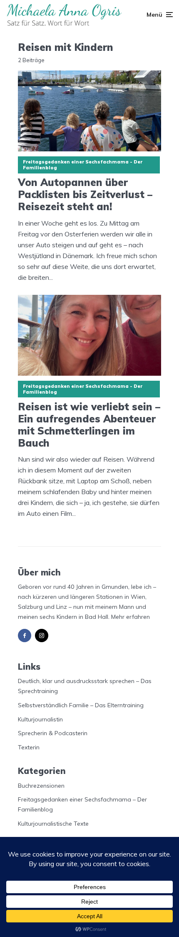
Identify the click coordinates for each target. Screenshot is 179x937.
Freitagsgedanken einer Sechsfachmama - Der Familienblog (82, 165)
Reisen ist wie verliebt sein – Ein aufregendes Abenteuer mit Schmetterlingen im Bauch (89, 425)
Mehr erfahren (130, 616)
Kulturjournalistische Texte (53, 823)
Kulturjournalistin (40, 719)
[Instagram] (41, 635)
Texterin (29, 747)
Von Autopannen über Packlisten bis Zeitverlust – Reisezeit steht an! (85, 194)
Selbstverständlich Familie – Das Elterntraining (81, 705)
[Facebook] (24, 635)
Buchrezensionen (41, 785)
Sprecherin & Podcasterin (52, 733)
